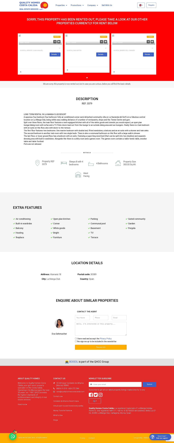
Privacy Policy (106, 338)
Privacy (82, 438)
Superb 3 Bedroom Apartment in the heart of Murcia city (96, 48)
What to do (57, 415)
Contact (92, 438)
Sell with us (107, 5)
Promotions (76, 5)
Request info (101, 347)
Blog (55, 420)
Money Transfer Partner (62, 411)
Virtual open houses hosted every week (68, 406)
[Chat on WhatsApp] (12, 436)
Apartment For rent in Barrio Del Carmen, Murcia (139, 48)
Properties (60, 5)
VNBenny (146, 438)
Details (54, 54)
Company (91, 5)
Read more (22, 404)
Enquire (151, 5)
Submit (149, 384)
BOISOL (73, 361)
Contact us (57, 396)
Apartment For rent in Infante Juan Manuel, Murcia (46, 48)
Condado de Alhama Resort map (65, 401)
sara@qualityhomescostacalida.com (70, 392)
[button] (141, 5)
